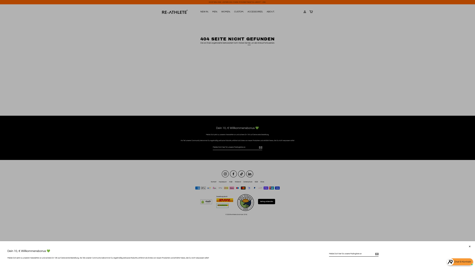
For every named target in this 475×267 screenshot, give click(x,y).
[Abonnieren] (377, 254)
